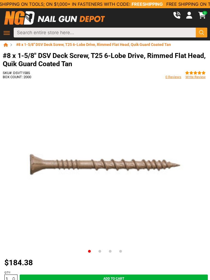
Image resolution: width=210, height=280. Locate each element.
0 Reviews (173, 77)
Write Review (195, 77)
